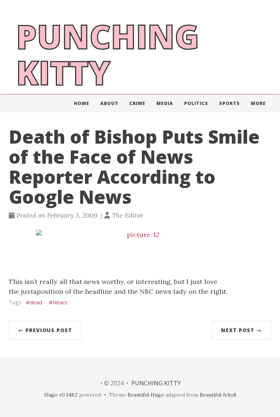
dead (36, 302)
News (59, 302)
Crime (137, 103)
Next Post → (241, 330)
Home (81, 103)
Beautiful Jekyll (218, 394)
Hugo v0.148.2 (61, 394)
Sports (229, 103)
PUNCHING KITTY (156, 383)
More (258, 103)
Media (164, 103)
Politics (196, 103)
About (109, 103)
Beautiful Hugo (146, 394)
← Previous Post (45, 330)
